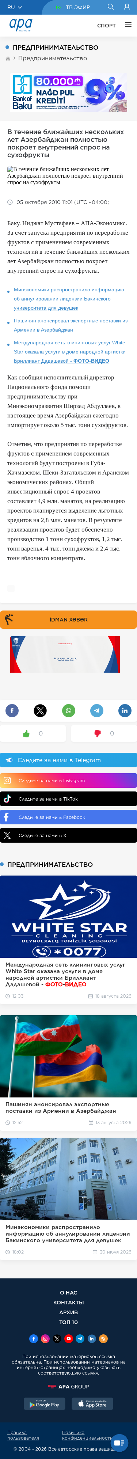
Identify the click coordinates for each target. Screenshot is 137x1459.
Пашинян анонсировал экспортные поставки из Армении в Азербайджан (71, 325)
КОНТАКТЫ (68, 1302)
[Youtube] (68, 1339)
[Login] (127, 7)
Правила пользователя (23, 1435)
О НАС (68, 1292)
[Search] (110, 7)
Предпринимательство (52, 58)
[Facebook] (33, 1339)
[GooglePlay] (44, 1404)
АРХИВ (68, 1312)
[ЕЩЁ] (126, 25)
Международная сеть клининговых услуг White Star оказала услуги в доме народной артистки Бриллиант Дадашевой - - (70, 352)
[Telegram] (80, 1339)
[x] (57, 1339)
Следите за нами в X (42, 835)
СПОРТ (106, 26)
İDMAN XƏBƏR (69, 620)
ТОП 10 (68, 1322)
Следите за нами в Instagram (52, 780)
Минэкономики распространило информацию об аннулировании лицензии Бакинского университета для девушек (69, 299)
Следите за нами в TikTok (48, 799)
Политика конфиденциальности (87, 1435)
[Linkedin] (91, 1339)
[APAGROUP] (68, 1386)
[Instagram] (45, 1339)
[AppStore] (92, 1404)
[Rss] (103, 1339)
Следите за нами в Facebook (52, 817)
